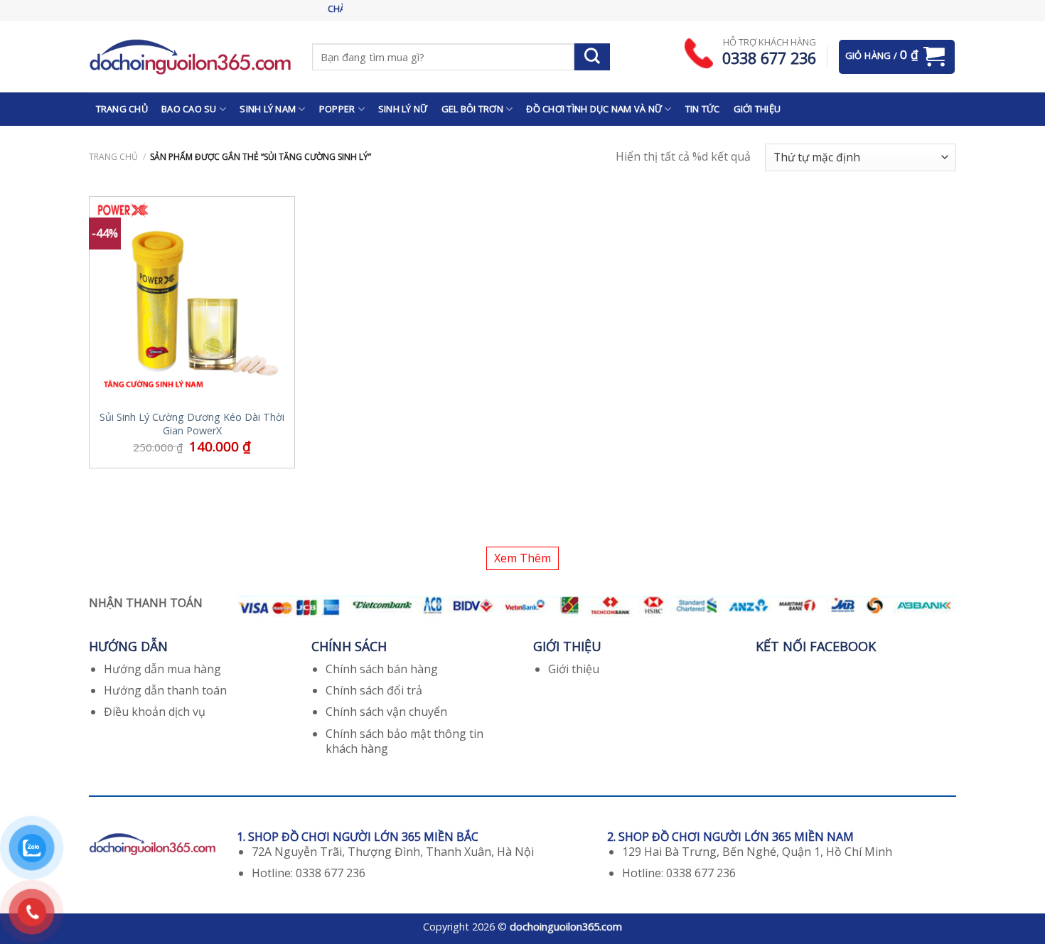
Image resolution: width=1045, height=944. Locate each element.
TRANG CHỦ (122, 108)
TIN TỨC (702, 108)
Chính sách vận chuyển (386, 711)
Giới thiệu (573, 669)
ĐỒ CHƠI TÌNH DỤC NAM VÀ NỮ (594, 108)
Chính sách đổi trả (374, 690)
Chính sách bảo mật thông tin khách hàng (404, 741)
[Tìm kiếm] (592, 56)
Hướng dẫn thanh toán (165, 690)
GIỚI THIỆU (757, 108)
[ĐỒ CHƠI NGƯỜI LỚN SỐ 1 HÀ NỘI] (190, 56)
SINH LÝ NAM (268, 108)
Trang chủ (113, 157)
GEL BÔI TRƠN (472, 108)
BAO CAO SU (189, 108)
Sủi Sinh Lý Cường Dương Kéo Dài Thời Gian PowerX (192, 424)
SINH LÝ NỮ (403, 108)
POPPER (337, 108)
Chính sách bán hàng (382, 669)
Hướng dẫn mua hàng (162, 669)
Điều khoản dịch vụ (154, 711)
